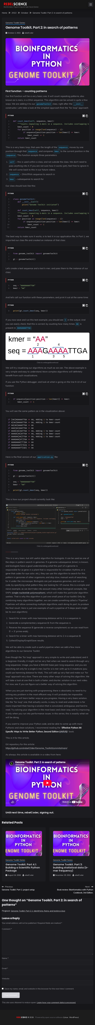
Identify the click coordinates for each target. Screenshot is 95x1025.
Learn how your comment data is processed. (56, 1002)
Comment (7, 929)
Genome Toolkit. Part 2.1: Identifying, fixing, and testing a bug (38, 911)
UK (61, 731)
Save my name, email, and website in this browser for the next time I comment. (39, 988)
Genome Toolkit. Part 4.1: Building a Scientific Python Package (23, 867)
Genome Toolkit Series (15, 23)
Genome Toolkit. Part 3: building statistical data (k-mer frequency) (70, 867)
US (65, 731)
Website (5, 978)
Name (5, 958)
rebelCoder (28, 33)
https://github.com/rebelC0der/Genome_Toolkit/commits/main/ (36, 748)
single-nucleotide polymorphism (28, 592)
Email (5, 968)
